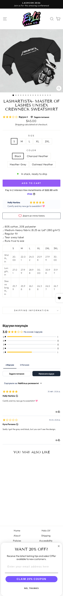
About (17, 535)
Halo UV (46, 530)
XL (37, 141)
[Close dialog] (59, 546)
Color (32, 150)
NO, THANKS (31, 588)
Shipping (19, 124)
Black (18, 156)
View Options (13, 512)
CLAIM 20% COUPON (31, 579)
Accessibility (45, 540)
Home (17, 530)
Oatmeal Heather (42, 164)
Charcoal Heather (37, 156)
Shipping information (31, 310)
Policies (17, 540)
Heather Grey (18, 164)
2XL (47, 141)
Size (31, 135)
